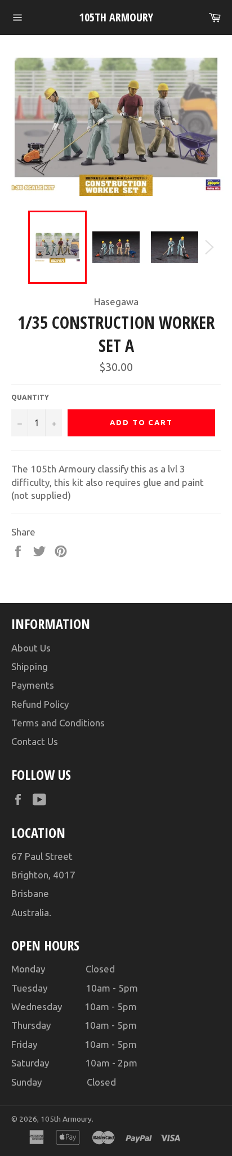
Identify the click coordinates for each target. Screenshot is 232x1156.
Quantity (30, 397)
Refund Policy (40, 704)
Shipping (29, 666)
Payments (32, 685)
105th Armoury (116, 17)
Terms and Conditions (58, 722)
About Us (31, 647)
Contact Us (34, 741)
